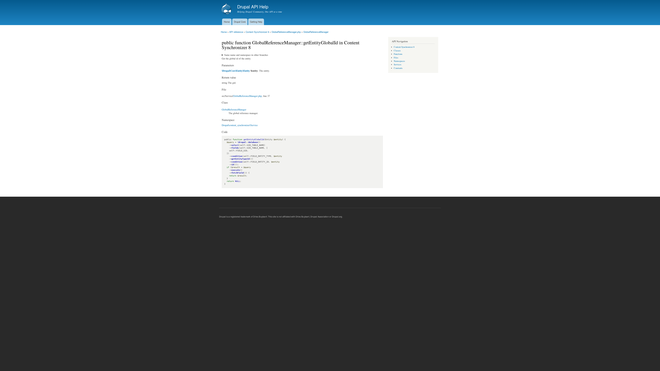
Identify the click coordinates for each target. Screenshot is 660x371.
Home (227, 21)
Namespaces (399, 61)
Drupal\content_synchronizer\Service (240, 125)
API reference (236, 31)
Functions (398, 54)
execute (236, 170)
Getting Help (256, 21)
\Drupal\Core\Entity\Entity (236, 70)
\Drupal (242, 142)
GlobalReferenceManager (315, 31)
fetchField (238, 173)
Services (397, 64)
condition (237, 156)
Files (396, 57)
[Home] (227, 9)
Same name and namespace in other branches (246, 55)
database (253, 142)
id (233, 165)
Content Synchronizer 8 (257, 31)
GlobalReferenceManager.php (286, 31)
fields (235, 148)
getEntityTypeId (241, 159)
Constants (398, 68)
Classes (397, 50)
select (235, 145)
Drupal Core (240, 21)
